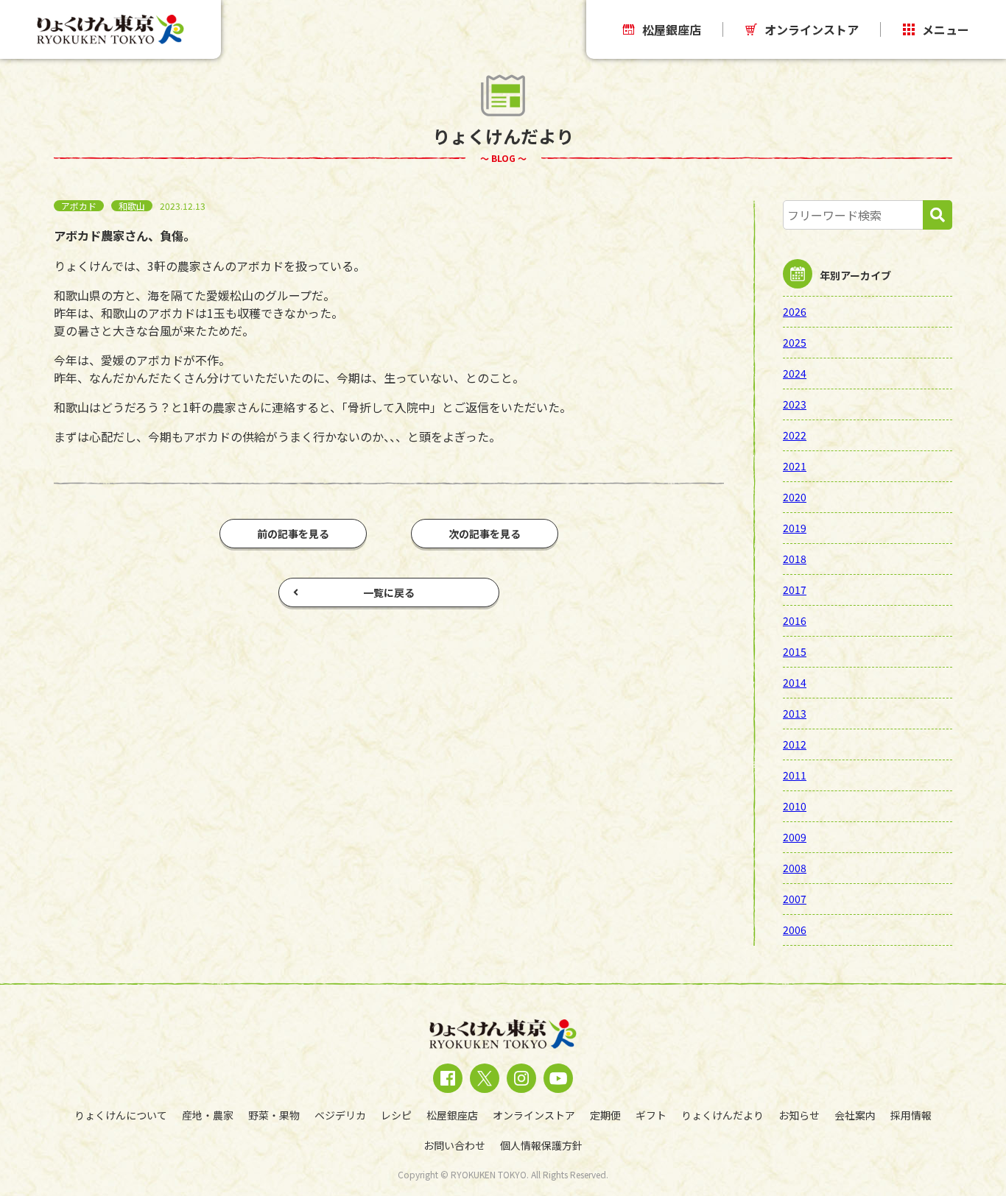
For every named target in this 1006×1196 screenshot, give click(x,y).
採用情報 (911, 1115)
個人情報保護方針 (541, 1145)
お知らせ (799, 1115)
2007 (794, 898)
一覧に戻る (389, 592)
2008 (794, 867)
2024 (794, 373)
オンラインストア (811, 29)
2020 (794, 496)
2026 (794, 311)
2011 (794, 775)
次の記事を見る (485, 533)
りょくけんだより (722, 1115)
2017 (794, 589)
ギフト (651, 1115)
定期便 (605, 1115)
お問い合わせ (454, 1145)
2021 (794, 466)
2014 (794, 682)
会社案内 (855, 1115)
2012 (794, 744)
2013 (794, 713)
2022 (794, 435)
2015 (794, 651)
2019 (794, 527)
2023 (794, 404)
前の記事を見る (293, 533)
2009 (794, 836)
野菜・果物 (274, 1115)
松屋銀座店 (671, 29)
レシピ (396, 1115)
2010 (794, 806)
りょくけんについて (120, 1115)
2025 (794, 342)
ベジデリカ (340, 1115)
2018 (794, 558)
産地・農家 (207, 1115)
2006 (794, 929)
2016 (794, 620)
